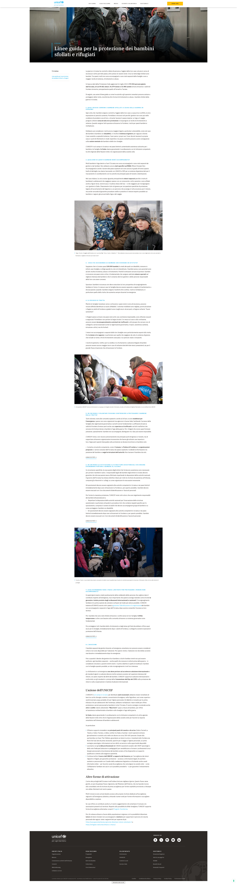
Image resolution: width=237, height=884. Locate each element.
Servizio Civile (123, 864)
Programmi (89, 854)
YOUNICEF (122, 857)
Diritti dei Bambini (90, 860)
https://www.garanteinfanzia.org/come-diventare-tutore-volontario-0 (109, 822)
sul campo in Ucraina (101, 695)
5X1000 (155, 860)
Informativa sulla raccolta (118, 882)
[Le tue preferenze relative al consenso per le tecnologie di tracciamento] (234, 881)
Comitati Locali (123, 860)
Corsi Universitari (90, 867)
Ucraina (57, 43)
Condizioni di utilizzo (145, 878)
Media (116, 3)
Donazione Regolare (159, 854)
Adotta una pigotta (158, 857)
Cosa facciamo (104, 3)
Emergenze (89, 857)
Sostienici (144, 3)
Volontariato (123, 854)
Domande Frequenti (158, 867)
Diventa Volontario (129, 3)
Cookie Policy (168, 878)
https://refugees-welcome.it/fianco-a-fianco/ (101, 824)
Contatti (54, 864)
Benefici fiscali (157, 864)
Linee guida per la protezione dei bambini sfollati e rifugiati (60, 77)
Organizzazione (56, 854)
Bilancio (54, 857)
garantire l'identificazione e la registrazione (127, 605)
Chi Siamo (92, 3)
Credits (134, 878)
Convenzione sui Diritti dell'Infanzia (62, 860)
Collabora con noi (57, 870)
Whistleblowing (56, 867)
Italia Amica (89, 864)
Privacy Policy (157, 878)
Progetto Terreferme (121, 809)
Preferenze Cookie (180, 878)
